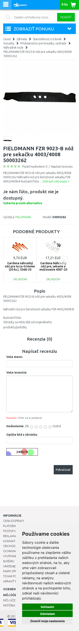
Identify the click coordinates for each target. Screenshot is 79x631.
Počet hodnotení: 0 (34, 166)
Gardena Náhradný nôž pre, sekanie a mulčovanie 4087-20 (53, 266)
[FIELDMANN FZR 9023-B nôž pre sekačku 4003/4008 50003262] (39, 97)
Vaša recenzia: (16, 372)
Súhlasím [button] (47, 607)
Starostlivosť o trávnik (47, 39)
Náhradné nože (13, 47)
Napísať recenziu (62, 166)
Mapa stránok (13, 571)
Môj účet (10, 600)
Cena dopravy (13, 521)
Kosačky (9, 43)
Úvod (7, 39)
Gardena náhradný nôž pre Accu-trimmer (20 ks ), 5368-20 (20, 266)
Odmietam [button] (47, 614)
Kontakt (9, 541)
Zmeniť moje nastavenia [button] (47, 621)
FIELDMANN (23, 217)
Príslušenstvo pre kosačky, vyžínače (43, 43)
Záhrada (21, 39)
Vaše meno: (14, 357)
